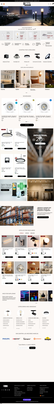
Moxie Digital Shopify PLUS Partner (33, 401)
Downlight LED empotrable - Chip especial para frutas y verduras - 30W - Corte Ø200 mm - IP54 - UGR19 (27, 116)
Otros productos (30, 325)
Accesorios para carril (31, 323)
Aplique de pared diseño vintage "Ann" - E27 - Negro (33, 249)
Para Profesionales (30, 388)
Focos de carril (30, 321)
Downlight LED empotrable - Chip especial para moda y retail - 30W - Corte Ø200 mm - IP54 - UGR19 (43, 116)
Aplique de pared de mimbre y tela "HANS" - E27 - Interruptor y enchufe (7, 275)
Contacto (15, 390)
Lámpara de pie (5, 323)
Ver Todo (17, 328)
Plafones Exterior (45, 325)
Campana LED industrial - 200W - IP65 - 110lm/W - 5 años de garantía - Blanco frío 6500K (20, 168)
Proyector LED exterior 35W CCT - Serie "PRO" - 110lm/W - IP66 (6, 168)
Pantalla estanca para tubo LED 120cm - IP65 (19, 143)
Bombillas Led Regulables (20, 321)
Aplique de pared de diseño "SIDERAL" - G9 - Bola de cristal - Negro (46, 249)
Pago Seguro (16, 387)
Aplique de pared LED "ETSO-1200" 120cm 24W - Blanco (7, 249)
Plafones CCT (44, 321)
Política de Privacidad (17, 395)
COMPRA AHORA (40, 143)
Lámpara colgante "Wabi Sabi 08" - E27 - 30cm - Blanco (33, 275)
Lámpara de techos (6, 321)
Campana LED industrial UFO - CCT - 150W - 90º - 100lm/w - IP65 (7, 143)
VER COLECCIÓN (10, 18)
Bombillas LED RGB (19, 325)
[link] (13, 190)
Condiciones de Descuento (18, 391)
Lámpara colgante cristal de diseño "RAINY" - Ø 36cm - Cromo (20, 275)
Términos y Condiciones (17, 394)
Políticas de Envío (17, 388)
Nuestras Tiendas (29, 390)
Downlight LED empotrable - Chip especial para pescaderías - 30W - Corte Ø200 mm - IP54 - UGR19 (9, 116)
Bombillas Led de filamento (20, 323)
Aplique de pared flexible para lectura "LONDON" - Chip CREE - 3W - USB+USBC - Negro (20, 249)
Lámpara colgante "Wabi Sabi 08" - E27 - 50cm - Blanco (46, 275)
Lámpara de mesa (6, 325)
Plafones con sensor (45, 323)
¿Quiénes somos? (29, 387)
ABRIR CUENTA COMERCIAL (43, 217)
